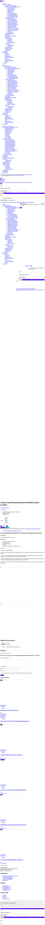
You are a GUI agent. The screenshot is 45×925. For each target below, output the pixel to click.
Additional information (12, 530)
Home (4, 3)
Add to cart (3, 527)
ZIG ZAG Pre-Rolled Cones (13, 21)
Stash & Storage (8, 38)
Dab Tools (7, 43)
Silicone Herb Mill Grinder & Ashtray (9, 710)
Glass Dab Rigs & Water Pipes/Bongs (12, 6)
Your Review (2, 666)
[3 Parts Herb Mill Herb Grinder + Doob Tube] (14, 724)
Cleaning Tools (8, 49)
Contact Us (7, 53)
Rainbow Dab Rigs (11, 10)
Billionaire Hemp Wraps (12, 23)
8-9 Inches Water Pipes (12, 14)
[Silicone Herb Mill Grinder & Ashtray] (14, 680)
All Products (5, 51)
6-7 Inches (7, 134)
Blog (6, 58)
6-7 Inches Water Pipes (12, 13)
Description (5, 530)
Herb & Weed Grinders (9, 33)
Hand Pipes (7, 34)
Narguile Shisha (11, 8)
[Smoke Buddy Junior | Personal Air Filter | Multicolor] (14, 794)
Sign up (43, 203)
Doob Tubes (10, 41)
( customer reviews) (4, 507)
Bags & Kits (10, 40)
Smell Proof (10, 39)
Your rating (3, 657)
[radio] (6, 517)
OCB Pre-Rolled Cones (12, 20)
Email (1, 670)
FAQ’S (6, 61)
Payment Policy (6, 890)
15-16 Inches (7, 137)
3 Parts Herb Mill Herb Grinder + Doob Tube (11, 755)
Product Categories (7, 4)
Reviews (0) (19, 530)
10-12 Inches (7, 136)
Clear (4, 524)
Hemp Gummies (8, 47)
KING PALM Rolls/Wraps (13, 24)
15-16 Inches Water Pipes (13, 16)
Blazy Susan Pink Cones (12, 22)
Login (43, 204)
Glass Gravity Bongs (12, 7)
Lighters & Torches (9, 48)
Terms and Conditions (9, 60)
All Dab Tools (10, 45)
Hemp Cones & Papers (9, 17)
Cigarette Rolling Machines (10, 35)
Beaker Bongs (10, 12)
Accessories (7, 50)
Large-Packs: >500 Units (12, 30)
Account (2, 181)
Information (5, 52)
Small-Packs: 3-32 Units (12, 28)
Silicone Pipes (10, 11)
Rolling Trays (7, 37)
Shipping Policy (8, 56)
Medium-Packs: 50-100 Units (13, 29)
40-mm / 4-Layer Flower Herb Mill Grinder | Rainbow (13, 790)
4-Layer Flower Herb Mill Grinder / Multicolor (11, 859)
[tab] (5, 530)
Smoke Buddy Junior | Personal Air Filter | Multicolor (13, 824)
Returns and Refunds (9, 57)
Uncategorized (23, 203)
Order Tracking (6, 898)
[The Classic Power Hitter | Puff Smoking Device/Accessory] (3, 714)
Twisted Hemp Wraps (12, 25)
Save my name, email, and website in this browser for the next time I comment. (17, 673)
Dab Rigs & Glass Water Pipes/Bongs (10, 875)
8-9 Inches (7, 135)
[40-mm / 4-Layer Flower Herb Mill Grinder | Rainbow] (17, 759)
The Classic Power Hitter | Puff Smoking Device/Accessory (15, 721)
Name (2, 668)
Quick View (2, 706)
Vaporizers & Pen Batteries (10, 5)
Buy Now (7, 527)
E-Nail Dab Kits (11, 44)
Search (2, 193)
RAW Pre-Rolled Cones (12, 19)
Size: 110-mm (10, 32)
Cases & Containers (11, 42)
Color (2, 520)
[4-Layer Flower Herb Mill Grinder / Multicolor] (14, 829)
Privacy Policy (8, 59)
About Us (7, 54)
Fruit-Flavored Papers (12, 26)
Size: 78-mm (10, 31)
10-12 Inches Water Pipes (13, 15)
